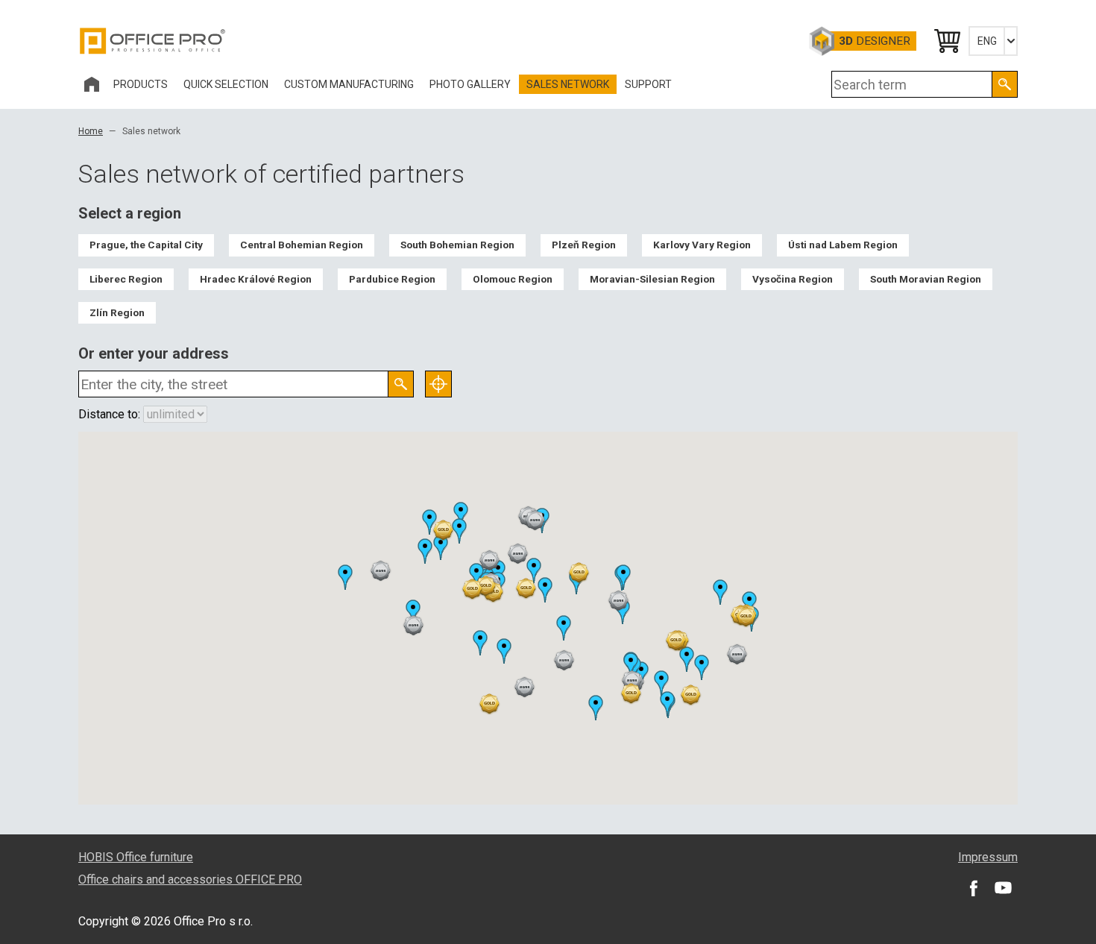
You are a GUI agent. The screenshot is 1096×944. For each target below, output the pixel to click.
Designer (874, 41)
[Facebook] (973, 887)
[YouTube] (1003, 887)
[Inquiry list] (946, 41)
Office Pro (152, 41)
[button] (485, 586)
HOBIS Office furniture (135, 857)
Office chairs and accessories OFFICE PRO (190, 879)
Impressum (988, 857)
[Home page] (91, 84)
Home (90, 131)
